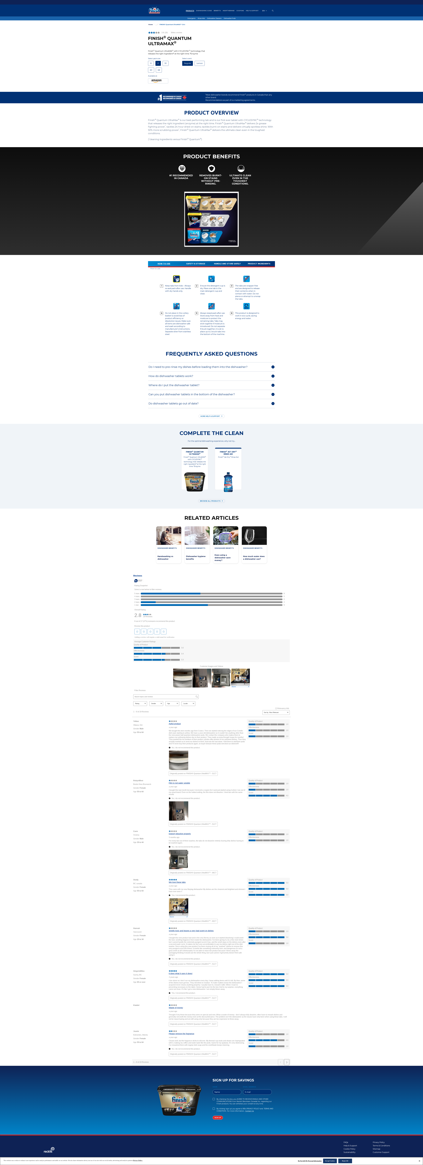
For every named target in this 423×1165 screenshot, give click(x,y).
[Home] (154, 10)
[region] (211, 1161)
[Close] (419, 1160)
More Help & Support (210, 416)
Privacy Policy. (138, 1160)
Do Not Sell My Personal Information (310, 1161)
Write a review (176, 33)
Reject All (345, 1161)
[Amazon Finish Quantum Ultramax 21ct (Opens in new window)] (158, 80)
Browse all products (210, 501)
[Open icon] (273, 10)
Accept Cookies (330, 1161)
